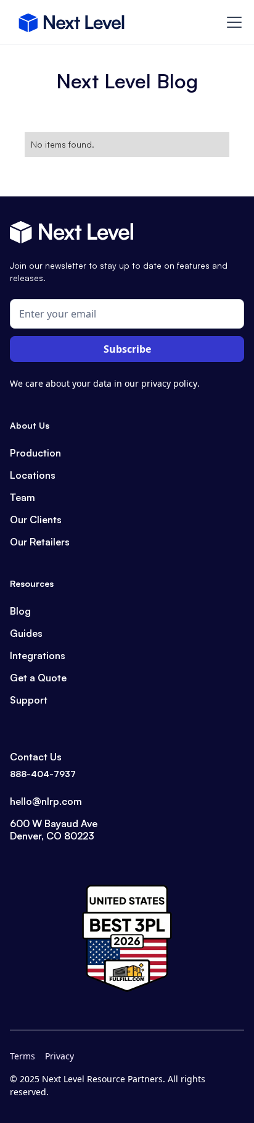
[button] (231, 22)
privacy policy (169, 383)
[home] (71, 22)
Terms (22, 1056)
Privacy (59, 1056)
